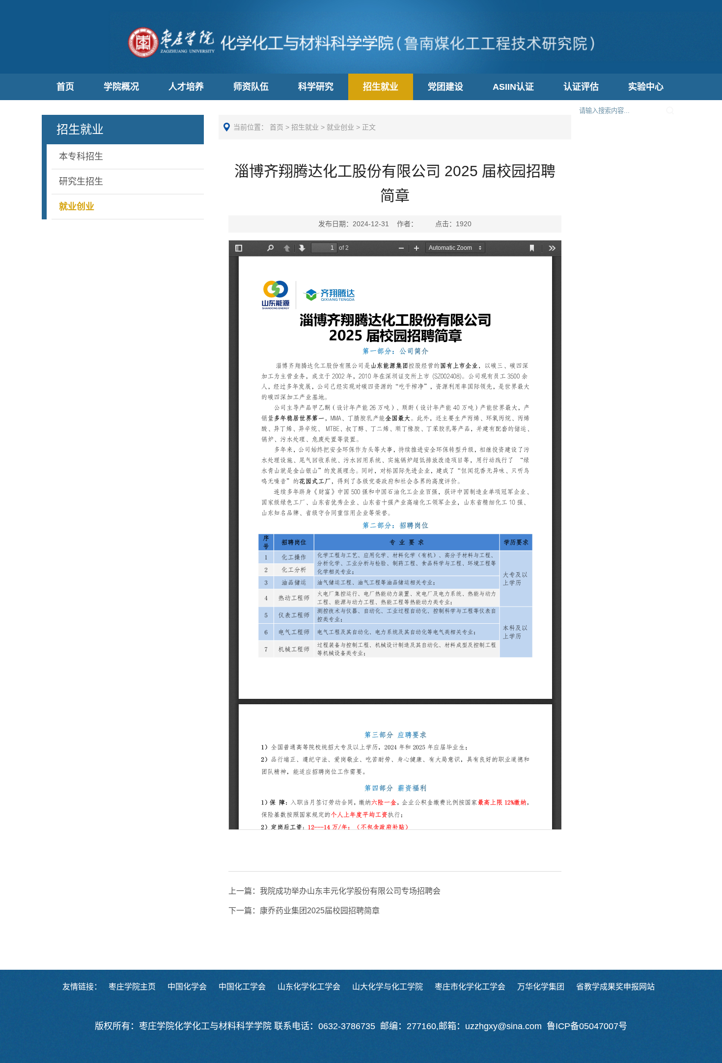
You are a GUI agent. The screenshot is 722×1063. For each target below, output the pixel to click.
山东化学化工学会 (309, 987)
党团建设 (445, 87)
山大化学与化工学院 (387, 987)
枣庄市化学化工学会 (470, 987)
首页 (65, 87)
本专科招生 (81, 156)
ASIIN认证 (513, 87)
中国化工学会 (242, 987)
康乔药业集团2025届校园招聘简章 (304, 910)
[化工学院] (361, 63)
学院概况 (121, 87)
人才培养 (186, 87)
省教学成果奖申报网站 (615, 987)
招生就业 (380, 87)
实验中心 (646, 87)
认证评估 (581, 87)
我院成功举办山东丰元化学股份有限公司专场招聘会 (334, 891)
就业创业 (76, 207)
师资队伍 (251, 87)
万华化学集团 (540, 987)
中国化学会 (187, 987)
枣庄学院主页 (132, 987)
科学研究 (315, 87)
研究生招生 (81, 181)
